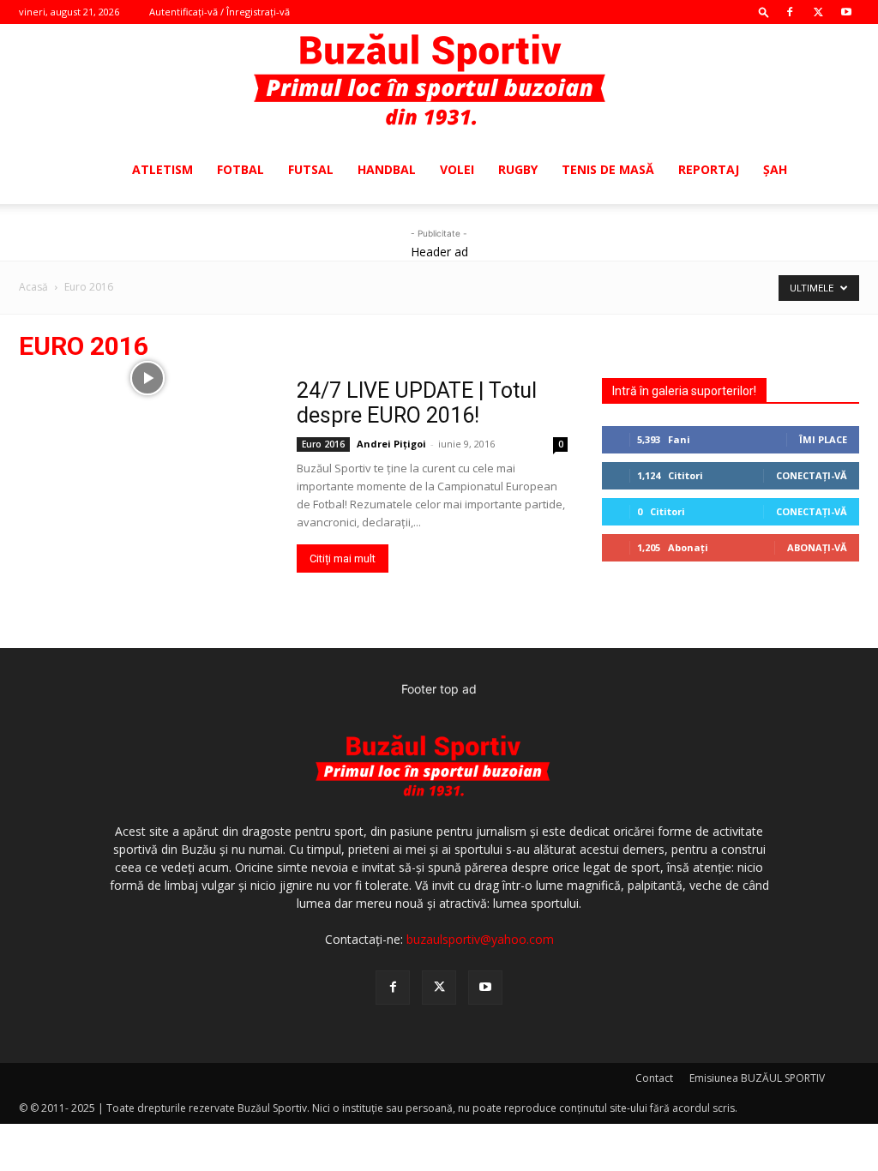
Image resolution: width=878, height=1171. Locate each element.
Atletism (162, 169)
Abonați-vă (817, 547)
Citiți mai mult (343, 558)
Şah (775, 169)
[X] (818, 12)
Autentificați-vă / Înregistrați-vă (219, 11)
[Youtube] (846, 12)
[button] (764, 11)
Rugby (518, 169)
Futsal (311, 169)
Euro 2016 (323, 444)
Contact (654, 1078)
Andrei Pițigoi (391, 443)
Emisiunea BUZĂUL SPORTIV (757, 1078)
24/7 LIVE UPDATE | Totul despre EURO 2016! (417, 403)
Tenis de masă (608, 169)
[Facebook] (790, 12)
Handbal (387, 169)
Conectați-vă (811, 475)
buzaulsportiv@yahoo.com (480, 939)
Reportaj (708, 169)
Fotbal (240, 169)
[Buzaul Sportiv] (439, 80)
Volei (457, 169)
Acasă (33, 286)
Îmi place (823, 439)
